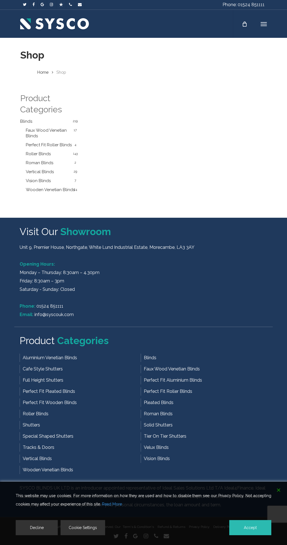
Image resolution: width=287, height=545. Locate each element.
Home (42, 72)
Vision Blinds (38, 180)
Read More (112, 504)
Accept (250, 527)
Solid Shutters (158, 425)
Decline (37, 527)
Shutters (31, 425)
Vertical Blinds (40, 171)
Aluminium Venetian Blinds (50, 357)
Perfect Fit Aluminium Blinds (173, 380)
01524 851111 (49, 306)
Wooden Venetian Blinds (50, 189)
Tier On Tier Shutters (165, 436)
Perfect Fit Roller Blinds (49, 144)
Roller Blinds (38, 153)
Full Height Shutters (43, 380)
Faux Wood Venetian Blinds (46, 133)
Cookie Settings (83, 527)
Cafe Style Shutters (43, 369)
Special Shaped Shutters (48, 436)
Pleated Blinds (158, 402)
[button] (264, 24)
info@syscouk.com (54, 314)
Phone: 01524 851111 (244, 4)
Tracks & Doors (38, 447)
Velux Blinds (156, 447)
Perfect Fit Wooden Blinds (50, 402)
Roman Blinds (39, 162)
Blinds (26, 121)
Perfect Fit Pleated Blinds (49, 391)
